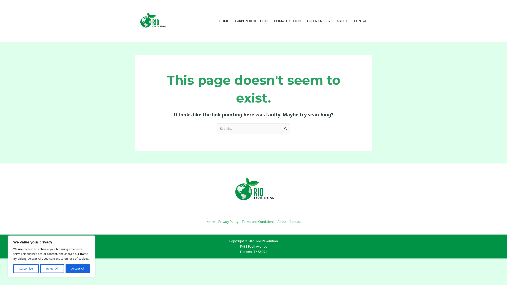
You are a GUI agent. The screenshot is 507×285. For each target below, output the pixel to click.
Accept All (77, 268)
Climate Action (287, 21)
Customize (26, 268)
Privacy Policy (228, 221)
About (342, 21)
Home (224, 21)
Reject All (52, 268)
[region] (51, 256)
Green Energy (318, 21)
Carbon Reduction (251, 21)
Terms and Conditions (258, 221)
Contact (361, 21)
